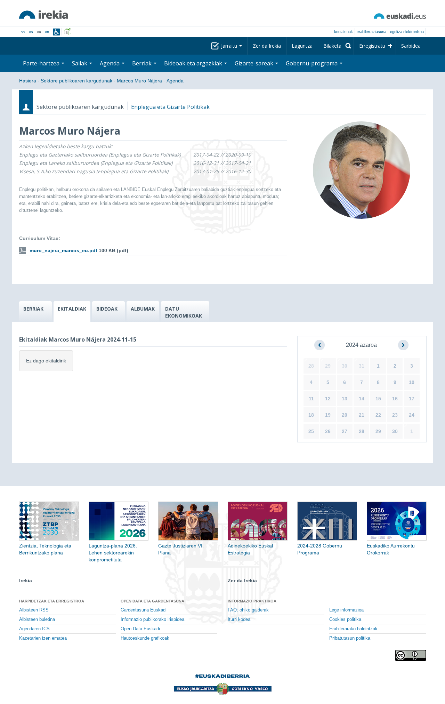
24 (411, 415)
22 (378, 415)
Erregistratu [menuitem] (372, 45)
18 (311, 415)
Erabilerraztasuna (371, 32)
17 (411, 398)
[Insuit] (56, 32)
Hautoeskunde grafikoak (145, 638)
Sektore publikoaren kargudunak (76, 80)
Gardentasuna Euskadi (144, 610)
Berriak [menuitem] (142, 63)
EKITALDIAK (72, 308)
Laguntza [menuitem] (302, 45)
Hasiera (27, 80)
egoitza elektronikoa (407, 32)
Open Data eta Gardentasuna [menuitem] (152, 601)
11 (311, 398)
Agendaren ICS (34, 628)
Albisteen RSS (34, 610)
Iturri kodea (239, 619)
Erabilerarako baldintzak (353, 628)
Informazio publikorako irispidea (152, 619)
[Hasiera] (43, 14)
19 (328, 415)
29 (328, 366)
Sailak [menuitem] (80, 63)
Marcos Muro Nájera (139, 80)
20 (344, 415)
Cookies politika (345, 619)
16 (395, 398)
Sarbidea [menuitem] (411, 45)
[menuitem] (336, 46)
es (31, 32)
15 (378, 398)
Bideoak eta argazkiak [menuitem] (194, 63)
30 (344, 366)
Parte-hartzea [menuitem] (42, 63)
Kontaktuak (343, 32)
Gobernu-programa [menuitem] (312, 63)
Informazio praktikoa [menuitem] (252, 601)
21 (361, 415)
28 (311, 366)
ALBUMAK (143, 308)
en (47, 32)
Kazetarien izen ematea (43, 638)
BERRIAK (33, 308)
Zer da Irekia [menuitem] (267, 45)
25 (311, 431)
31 (361, 366)
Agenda (175, 80)
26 (328, 431)
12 (328, 398)
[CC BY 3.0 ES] (410, 655)
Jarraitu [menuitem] (229, 45)
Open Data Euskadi (140, 628)
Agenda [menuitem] (110, 63)
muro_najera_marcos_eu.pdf (63, 250)
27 (344, 431)
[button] (319, 345)
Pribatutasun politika (349, 638)
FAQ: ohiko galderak (248, 610)
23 (395, 415)
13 (344, 398)
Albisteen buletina (37, 619)
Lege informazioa (346, 610)
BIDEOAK (107, 308)
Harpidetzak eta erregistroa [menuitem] (51, 601)
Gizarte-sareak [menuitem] (255, 63)
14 (361, 398)
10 (411, 382)
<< (23, 32)
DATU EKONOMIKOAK (183, 312)
